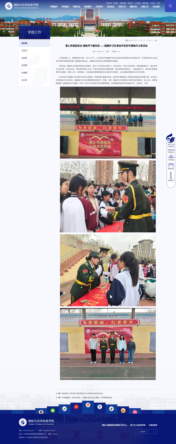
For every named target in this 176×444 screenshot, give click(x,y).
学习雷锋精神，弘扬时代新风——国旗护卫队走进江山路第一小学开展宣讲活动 (87, 398)
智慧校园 (123, 3)
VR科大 (152, 3)
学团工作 (142, 40)
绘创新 (24, 58)
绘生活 (24, 51)
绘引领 (24, 43)
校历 (158, 3)
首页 (135, 40)
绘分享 (24, 80)
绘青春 (24, 73)
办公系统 (138, 3)
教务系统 (145, 3)
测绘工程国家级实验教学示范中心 (114, 425)
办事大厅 (130, 3)
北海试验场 (153, 425)
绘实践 (24, 65)
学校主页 (109, 3)
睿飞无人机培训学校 (137, 425)
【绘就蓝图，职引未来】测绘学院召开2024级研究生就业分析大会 (82, 393)
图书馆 (116, 3)
